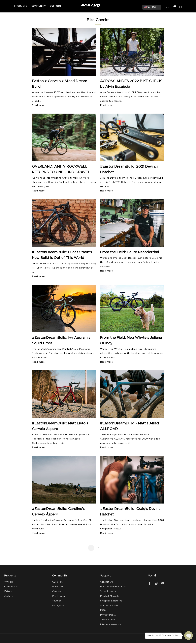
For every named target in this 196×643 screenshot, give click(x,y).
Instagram (58, 605)
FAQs (103, 610)
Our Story (57, 582)
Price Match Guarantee (113, 587)
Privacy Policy (108, 615)
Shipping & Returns (111, 601)
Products (20, 6)
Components (11, 587)
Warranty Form (109, 605)
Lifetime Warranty (110, 624)
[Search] (180, 7)
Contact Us (106, 582)
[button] (188, 635)
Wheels (8, 582)
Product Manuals (109, 596)
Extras (8, 591)
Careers (56, 591)
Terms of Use (108, 620)
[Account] (167, 7)
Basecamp (58, 587)
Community (38, 6)
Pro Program (59, 596)
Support (55, 6)
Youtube (57, 601)
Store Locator (108, 591)
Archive (8, 596)
